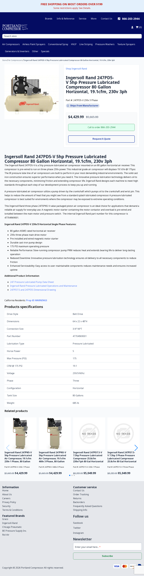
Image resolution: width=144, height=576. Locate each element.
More (93, 18)
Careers (6, 498)
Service (82, 18)
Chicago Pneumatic (12, 527)
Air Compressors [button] (11, 44)
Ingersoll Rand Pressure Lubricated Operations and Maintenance (43, 285)
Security (6, 506)
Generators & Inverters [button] (17, 51)
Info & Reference (65, 18)
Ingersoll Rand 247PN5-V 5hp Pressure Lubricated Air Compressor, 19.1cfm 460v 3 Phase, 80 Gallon (52, 457)
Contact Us (106, 18)
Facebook (78, 522)
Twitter (77, 527)
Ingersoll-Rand (9, 523)
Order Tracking (81, 494)
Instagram (78, 532)
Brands (48, 18)
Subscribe (107, 556)
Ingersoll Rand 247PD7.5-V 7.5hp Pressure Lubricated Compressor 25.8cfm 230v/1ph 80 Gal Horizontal (88, 457)
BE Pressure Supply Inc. (14, 530)
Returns (77, 498)
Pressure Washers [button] (104, 44)
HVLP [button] (73, 44)
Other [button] (35, 51)
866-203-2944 (131, 19)
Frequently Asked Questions (87, 506)
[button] (69, 475)
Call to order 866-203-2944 (101, 127)
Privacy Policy (9, 502)
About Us (7, 494)
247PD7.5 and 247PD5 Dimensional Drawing (33, 289)
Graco (5, 519)
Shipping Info (80, 509)
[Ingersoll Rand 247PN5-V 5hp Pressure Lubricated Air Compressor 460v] (55, 433)
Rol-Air (5, 534)
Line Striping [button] (86, 44)
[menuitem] (11, 44)
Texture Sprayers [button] (126, 44)
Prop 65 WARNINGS (36, 300)
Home (5, 490)
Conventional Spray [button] (58, 44)
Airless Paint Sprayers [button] (33, 44)
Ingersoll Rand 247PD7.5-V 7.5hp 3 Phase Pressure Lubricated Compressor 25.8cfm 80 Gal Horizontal (121, 457)
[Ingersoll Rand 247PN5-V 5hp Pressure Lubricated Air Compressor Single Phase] (20, 433)
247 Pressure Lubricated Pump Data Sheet (32, 282)
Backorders (79, 502)
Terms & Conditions (12, 509)
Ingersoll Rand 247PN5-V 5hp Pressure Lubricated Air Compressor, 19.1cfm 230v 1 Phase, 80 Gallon (18, 457)
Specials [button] (45, 51)
